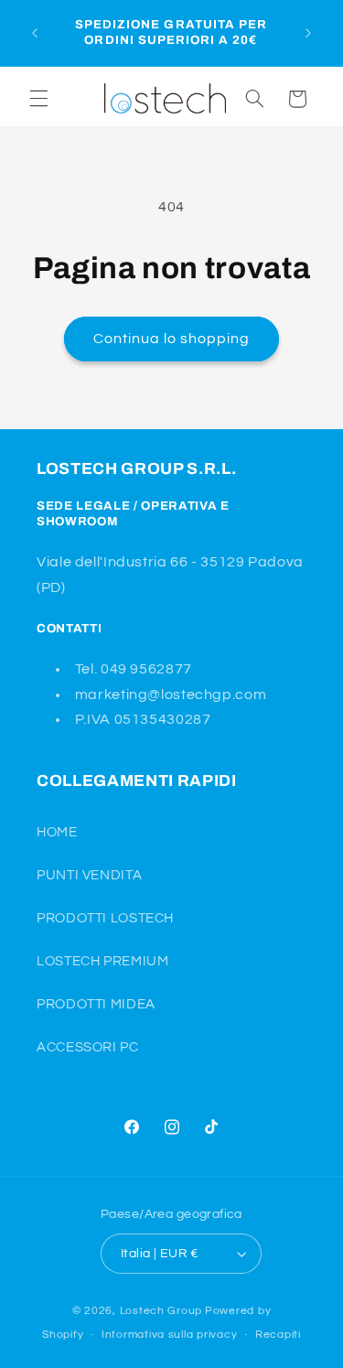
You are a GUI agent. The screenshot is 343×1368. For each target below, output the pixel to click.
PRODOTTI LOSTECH (105, 918)
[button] (38, 99)
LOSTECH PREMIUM (102, 961)
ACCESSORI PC (88, 1047)
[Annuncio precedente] (35, 33)
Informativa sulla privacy (169, 1335)
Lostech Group (161, 1311)
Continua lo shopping (172, 338)
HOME (57, 832)
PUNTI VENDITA (89, 875)
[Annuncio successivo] (308, 33)
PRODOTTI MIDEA (96, 1004)
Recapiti (278, 1335)
